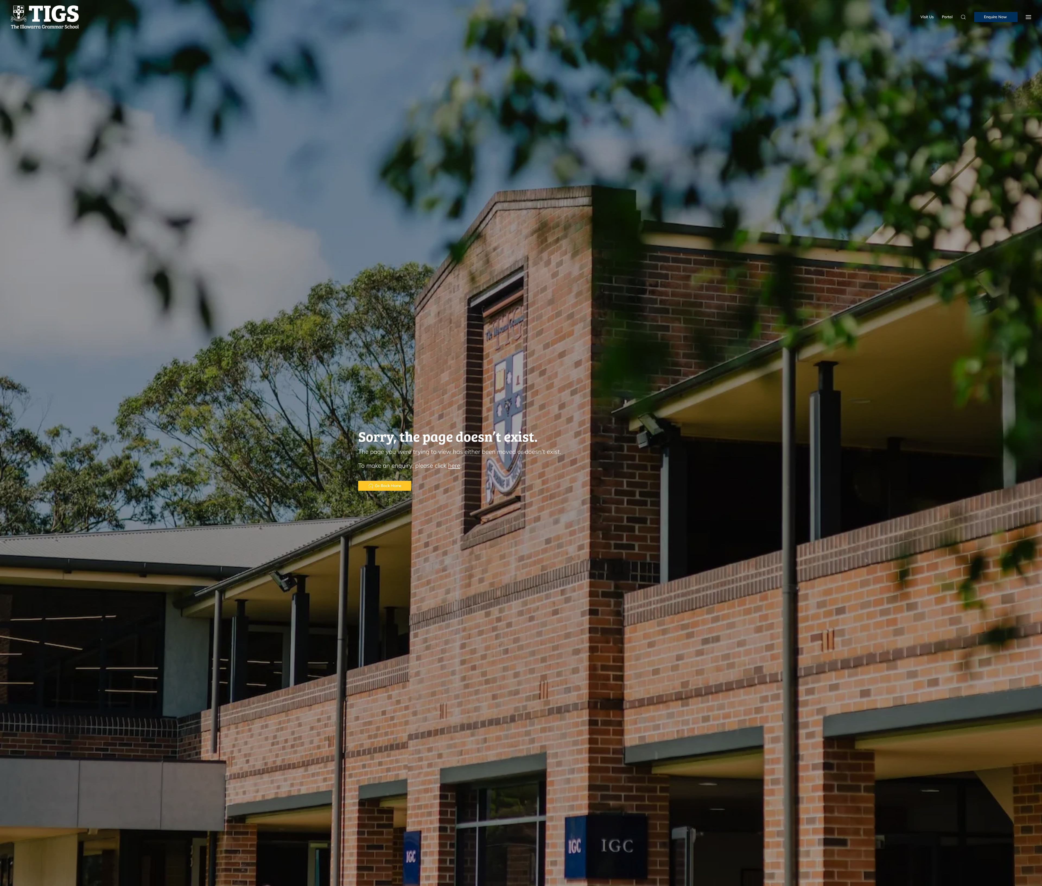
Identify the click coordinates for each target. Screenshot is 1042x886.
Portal (947, 16)
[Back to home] (45, 17)
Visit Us (927, 16)
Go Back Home (388, 485)
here (454, 465)
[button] (1028, 17)
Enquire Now (996, 16)
